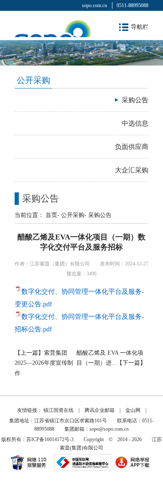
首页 (51, 215)
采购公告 (100, 215)
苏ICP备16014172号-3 (50, 439)
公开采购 (72, 215)
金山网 (132, 410)
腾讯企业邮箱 (99, 410)
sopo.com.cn (94, 5)
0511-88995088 (132, 5)
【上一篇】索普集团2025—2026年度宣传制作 (44, 363)
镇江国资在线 (58, 410)
